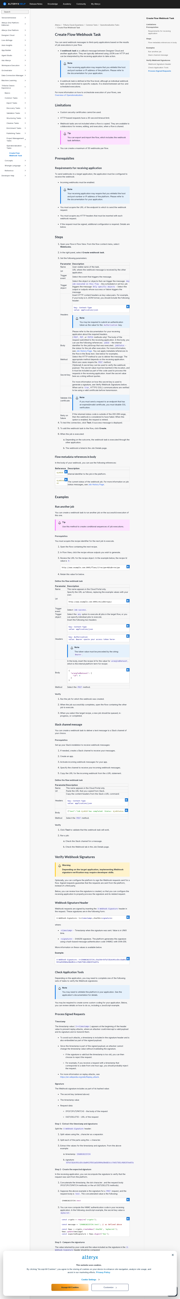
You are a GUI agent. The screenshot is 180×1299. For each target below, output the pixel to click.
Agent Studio (7, 55)
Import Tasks (12, 103)
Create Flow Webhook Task (15, 154)
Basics (7, 93)
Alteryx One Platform (10, 30)
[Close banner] (173, 1255)
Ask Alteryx (6, 60)
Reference (9, 171)
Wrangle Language (13, 166)
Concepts (9, 160)
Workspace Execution (11, 65)
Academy (67, 4)
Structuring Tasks (14, 118)
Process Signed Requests (159, 71)
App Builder (6, 50)
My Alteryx (95, 4)
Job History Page (84, 351)
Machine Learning (9, 80)
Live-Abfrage (7, 40)
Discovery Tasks (13, 108)
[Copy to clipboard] (128, 306)
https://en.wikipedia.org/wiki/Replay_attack (79, 1077)
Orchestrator (7, 70)
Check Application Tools (158, 67)
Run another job (154, 51)
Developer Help (8, 176)
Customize (108, 1287)
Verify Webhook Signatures (158, 60)
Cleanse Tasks (13, 123)
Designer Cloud (8, 35)
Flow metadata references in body (162, 42)
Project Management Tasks (15, 139)
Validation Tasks (13, 113)
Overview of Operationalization (69, 95)
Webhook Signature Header (159, 64)
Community (81, 4)
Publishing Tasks (13, 133)
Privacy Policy (103, 1272)
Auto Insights (7, 45)
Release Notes (36, 4)
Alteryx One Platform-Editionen (10, 24)
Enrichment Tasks (14, 128)
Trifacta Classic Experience (8, 86)
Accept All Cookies (70, 1287)
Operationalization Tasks (14, 147)
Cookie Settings (88, 1279)
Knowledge (53, 4)
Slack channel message (158, 55)
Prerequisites (152, 27)
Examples (150, 48)
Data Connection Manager (12, 75)
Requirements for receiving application (159, 32)
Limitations (151, 24)
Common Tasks (11, 98)
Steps (148, 39)
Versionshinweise (9, 18)
